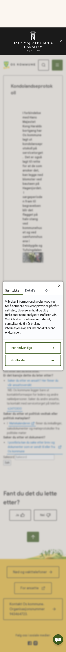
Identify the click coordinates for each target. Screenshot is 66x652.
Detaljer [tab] (31, 290)
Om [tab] (47, 290)
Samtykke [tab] (12, 290)
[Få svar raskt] (58, 639)
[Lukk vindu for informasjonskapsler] (59, 285)
